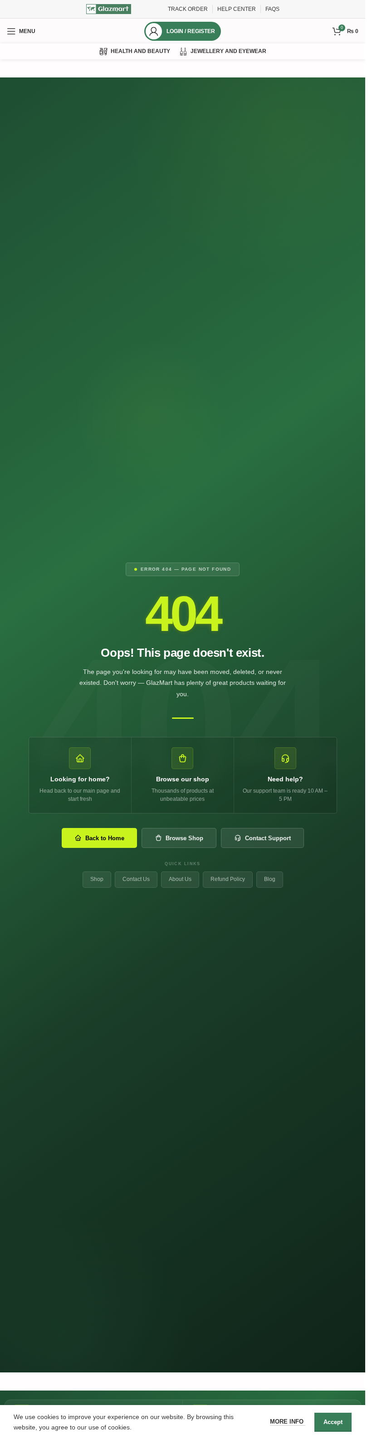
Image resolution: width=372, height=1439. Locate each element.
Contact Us (136, 879)
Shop (96, 879)
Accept (333, 1422)
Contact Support (268, 838)
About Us (180, 879)
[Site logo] (109, 8)
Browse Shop (184, 838)
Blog (269, 879)
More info (287, 1421)
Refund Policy (227, 879)
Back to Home (104, 838)
